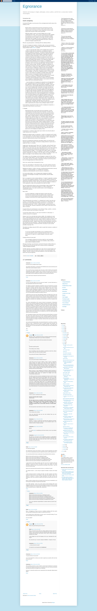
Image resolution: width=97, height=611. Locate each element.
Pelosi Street (65, 358)
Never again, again (66, 372)
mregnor (30, 335)
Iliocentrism (64, 291)
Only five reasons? (66, 426)
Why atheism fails (66, 374)
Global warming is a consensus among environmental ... (68, 419)
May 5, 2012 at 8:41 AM (36, 529)
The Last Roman (65, 302)
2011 (63, 451)
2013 (63, 330)
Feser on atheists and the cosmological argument (67, 442)
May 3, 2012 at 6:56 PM (33, 509)
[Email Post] (35, 255)
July (64, 340)
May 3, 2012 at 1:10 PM (38, 335)
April (64, 444)
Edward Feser (65, 283)
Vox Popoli (64, 306)
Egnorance (32, 6)
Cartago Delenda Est (66, 281)
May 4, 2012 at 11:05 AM (35, 554)
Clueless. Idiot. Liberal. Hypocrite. (67, 376)
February (65, 447)
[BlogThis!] (39, 255)
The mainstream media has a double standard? (68, 370)
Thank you (65, 351)
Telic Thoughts (65, 297)
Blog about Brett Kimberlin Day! (68, 360)
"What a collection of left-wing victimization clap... (68, 386)
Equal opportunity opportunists (68, 398)
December (65, 332)
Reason (63, 295)
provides (34, 47)
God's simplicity (66, 435)
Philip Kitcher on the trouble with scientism (68, 368)
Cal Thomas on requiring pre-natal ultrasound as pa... (68, 440)
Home (40, 593)
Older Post (55, 593)
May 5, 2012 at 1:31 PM (38, 493)
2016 (63, 325)
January (64, 449)
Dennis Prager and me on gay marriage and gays (68, 400)
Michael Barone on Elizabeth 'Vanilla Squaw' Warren (68, 408)
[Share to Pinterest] (42, 255)
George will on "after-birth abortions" (67, 414)
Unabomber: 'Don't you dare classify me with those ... (68, 403)
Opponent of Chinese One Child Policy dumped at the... (68, 431)
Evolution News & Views (66, 285)
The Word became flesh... (67, 394)
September (65, 337)
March (64, 446)
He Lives (64, 287)
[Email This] (37, 255)
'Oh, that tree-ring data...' (67, 353)
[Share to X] (40, 255)
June (64, 342)
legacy (34, 430)
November (65, 334)
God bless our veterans (67, 354)
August (64, 339)
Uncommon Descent (66, 304)
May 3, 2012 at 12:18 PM (35, 280)
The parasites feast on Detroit (68, 409)
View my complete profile (65, 464)
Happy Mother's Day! (66, 392)
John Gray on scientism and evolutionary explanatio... (68, 428)
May (64, 343)
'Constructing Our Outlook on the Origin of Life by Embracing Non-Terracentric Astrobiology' (68, 472)
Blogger (53, 602)
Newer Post (25, 593)
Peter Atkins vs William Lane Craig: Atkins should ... (68, 417)
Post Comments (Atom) (32, 595)
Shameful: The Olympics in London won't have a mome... (68, 362)
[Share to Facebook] (41, 255)
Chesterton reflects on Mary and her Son (68, 391)
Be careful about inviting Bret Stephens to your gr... (68, 388)
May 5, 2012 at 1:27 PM (38, 543)
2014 (63, 328)
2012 (63, 331)
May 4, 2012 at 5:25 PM (38, 426)
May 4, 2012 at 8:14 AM (38, 419)
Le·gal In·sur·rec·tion (66, 293)
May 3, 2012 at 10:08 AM (35, 262)
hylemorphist (64, 289)
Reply (27, 277)
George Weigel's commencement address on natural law (68, 379)
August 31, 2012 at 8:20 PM (39, 435)
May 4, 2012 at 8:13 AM (38, 410)
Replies (28, 332)
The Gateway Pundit (66, 300)
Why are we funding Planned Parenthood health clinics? (68, 365)
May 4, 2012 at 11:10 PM (35, 564)
